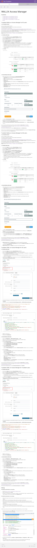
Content (28, 4)
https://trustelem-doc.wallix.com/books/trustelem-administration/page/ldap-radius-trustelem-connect (16, 139)
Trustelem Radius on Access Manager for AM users (10, 17)
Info (9, 4)
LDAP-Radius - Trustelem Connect (13, 143)
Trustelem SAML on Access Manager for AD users (10, 18)
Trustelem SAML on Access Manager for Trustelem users (11, 19)
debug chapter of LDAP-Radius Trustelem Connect (13, 491)
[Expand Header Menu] (35, 1)
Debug (4, 20)
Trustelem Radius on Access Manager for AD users (10, 16)
